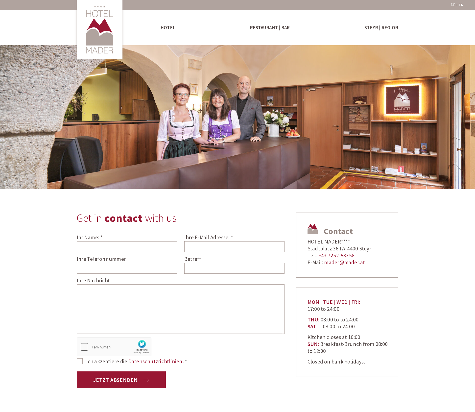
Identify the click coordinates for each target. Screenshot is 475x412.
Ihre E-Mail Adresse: (208, 237)
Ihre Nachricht (93, 280)
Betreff (192, 259)
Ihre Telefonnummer (101, 259)
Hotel (168, 28)
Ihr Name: (89, 237)
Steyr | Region (381, 28)
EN (461, 5)
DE (453, 5)
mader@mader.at (344, 262)
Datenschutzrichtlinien (155, 361)
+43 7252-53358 (336, 255)
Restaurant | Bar (270, 28)
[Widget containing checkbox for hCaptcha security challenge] (114, 347)
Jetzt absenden (116, 380)
